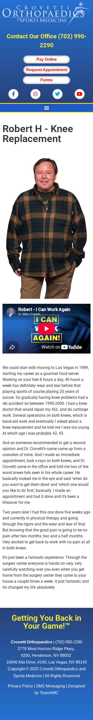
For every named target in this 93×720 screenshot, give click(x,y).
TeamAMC (49, 693)
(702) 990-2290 (68, 642)
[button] (46, 108)
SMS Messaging (50, 686)
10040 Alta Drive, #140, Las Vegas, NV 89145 (46, 662)
